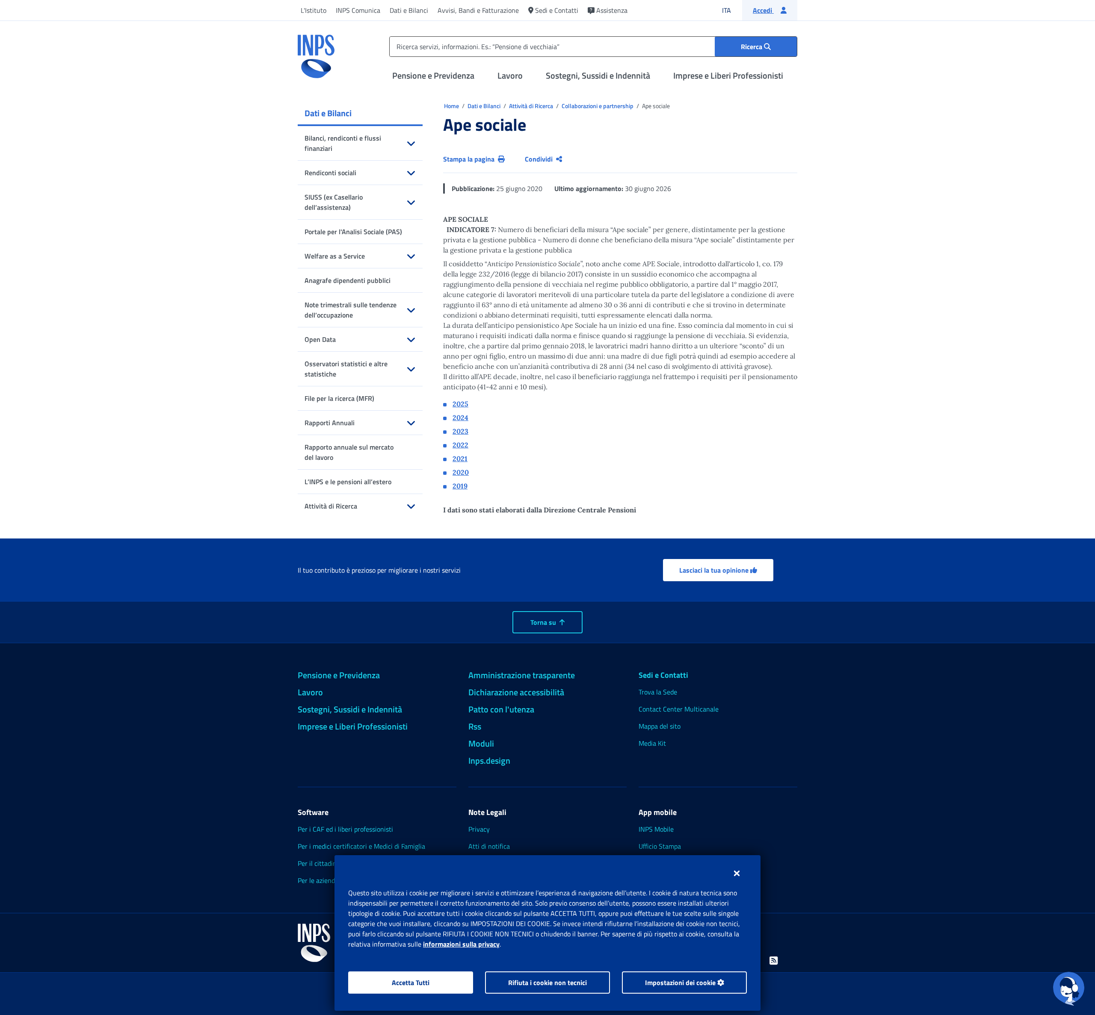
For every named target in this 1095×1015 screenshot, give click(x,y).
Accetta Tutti (410, 982)
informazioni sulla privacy (461, 944)
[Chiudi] (737, 873)
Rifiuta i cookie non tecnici (547, 982)
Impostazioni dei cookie (681, 982)
